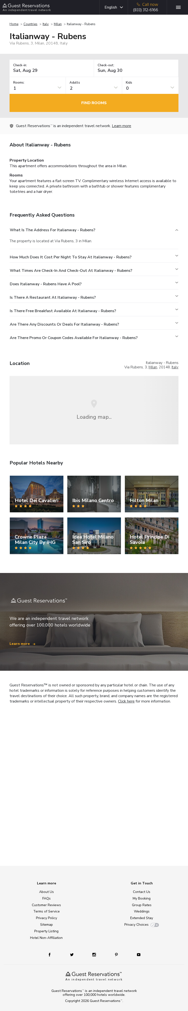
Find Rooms (94, 103)
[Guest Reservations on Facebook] (52, 954)
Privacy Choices (136, 924)
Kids (129, 83)
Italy (46, 24)
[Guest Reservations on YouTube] (136, 954)
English (111, 7)
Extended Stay (141, 918)
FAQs (46, 898)
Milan (58, 24)
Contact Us (141, 892)
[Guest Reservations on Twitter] (72, 954)
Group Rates (142, 905)
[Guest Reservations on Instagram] (94, 954)
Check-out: (106, 65)
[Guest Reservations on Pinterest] (117, 954)
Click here (126, 701)
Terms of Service (46, 911)
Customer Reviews (46, 905)
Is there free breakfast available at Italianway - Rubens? (63, 311)
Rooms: (18, 83)
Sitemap (46, 924)
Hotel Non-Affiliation (46, 937)
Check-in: (20, 65)
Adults (75, 83)
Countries (30, 24)
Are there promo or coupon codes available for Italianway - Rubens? (74, 338)
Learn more (121, 126)
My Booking (142, 898)
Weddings (142, 911)
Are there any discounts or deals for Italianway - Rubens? (64, 324)
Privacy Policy (46, 918)
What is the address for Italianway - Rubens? (52, 230)
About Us (46, 892)
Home (14, 24)
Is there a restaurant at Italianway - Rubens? (53, 297)
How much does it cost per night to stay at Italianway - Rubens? (70, 257)
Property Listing (46, 931)
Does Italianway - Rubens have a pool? (46, 284)
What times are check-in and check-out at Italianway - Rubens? (71, 270)
